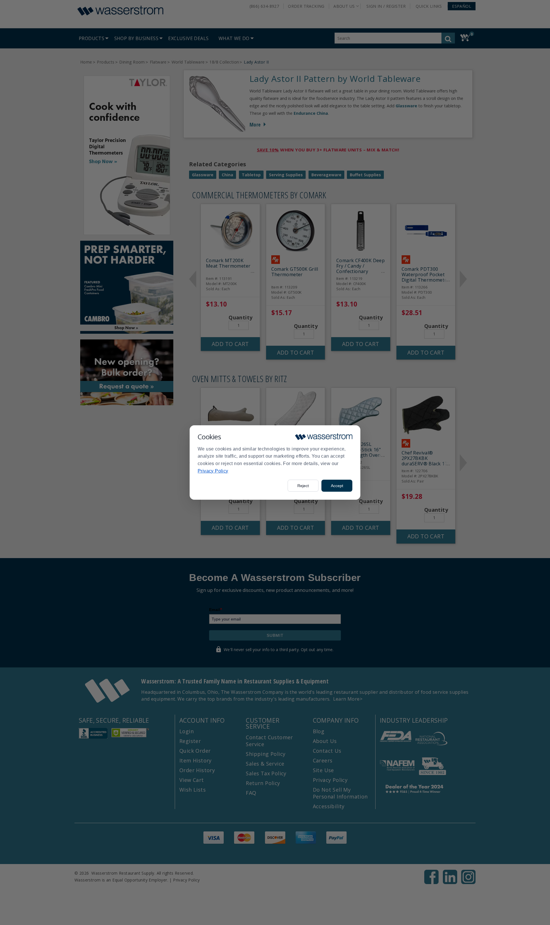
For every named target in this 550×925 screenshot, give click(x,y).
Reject (303, 485)
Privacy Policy (213, 471)
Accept (337, 485)
